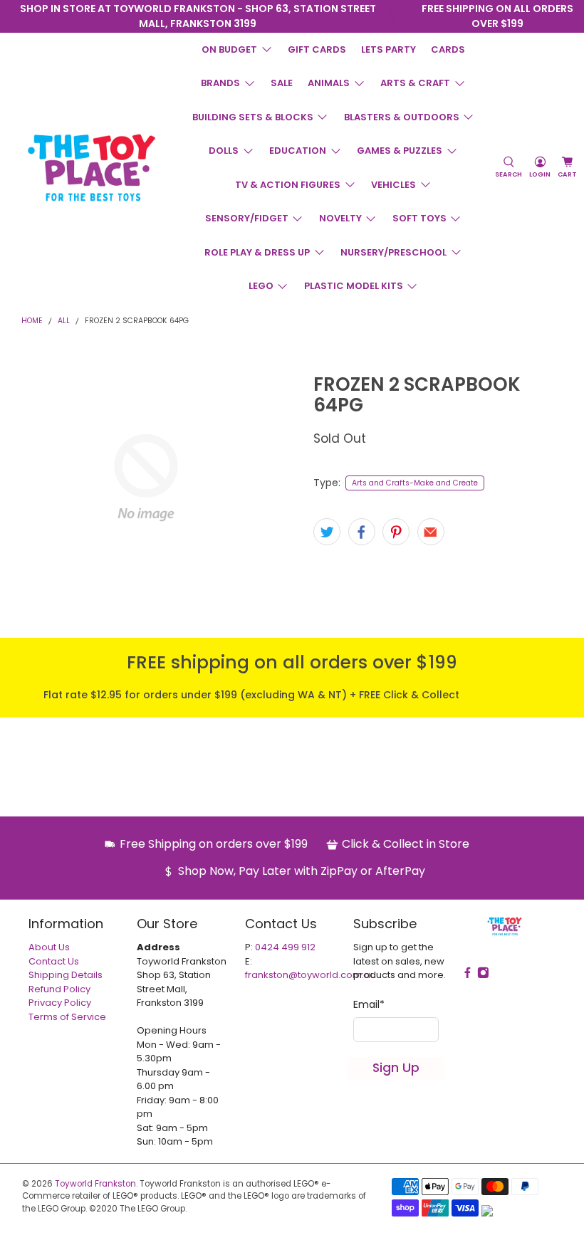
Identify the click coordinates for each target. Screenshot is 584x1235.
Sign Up (395, 1067)
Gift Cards (317, 49)
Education (297, 150)
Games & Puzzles (399, 150)
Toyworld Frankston (95, 1183)
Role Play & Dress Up (257, 252)
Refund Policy (59, 989)
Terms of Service (67, 1017)
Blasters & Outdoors (401, 117)
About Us (49, 947)
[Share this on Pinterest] (396, 531)
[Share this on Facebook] (361, 531)
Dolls (224, 150)
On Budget (229, 49)
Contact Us (53, 961)
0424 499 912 (285, 947)
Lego (261, 286)
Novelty (340, 218)
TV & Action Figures (287, 184)
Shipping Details (65, 975)
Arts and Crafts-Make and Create (415, 483)
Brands (220, 83)
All (64, 321)
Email (369, 1004)
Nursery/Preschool (393, 252)
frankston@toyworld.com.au (310, 975)
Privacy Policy (59, 1002)
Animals (329, 83)
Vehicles (393, 184)
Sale (282, 83)
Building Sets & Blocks (252, 117)
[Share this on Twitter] (326, 531)
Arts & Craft (415, 83)
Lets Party (388, 49)
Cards (448, 49)
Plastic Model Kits (353, 286)
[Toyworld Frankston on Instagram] (391, 22)
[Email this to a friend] (430, 531)
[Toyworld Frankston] (91, 167)
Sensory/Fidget (246, 218)
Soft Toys (419, 218)
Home (32, 321)
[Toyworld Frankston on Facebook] (391, 10)
